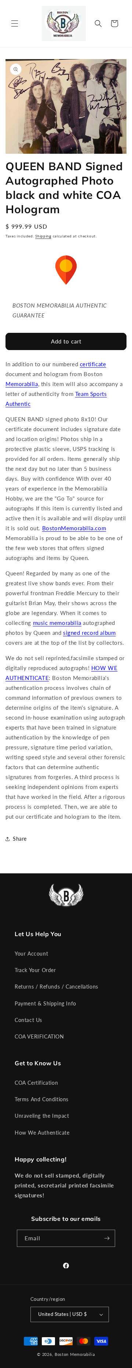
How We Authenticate (42, 1132)
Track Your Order (35, 970)
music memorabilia (57, 622)
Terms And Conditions (42, 1099)
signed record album (89, 632)
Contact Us (28, 1020)
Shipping (43, 236)
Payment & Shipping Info (45, 1003)
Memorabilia (22, 384)
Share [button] (20, 839)
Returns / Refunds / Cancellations (56, 986)
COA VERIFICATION (39, 1036)
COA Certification (36, 1083)
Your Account (31, 953)
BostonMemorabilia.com (74, 528)
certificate (93, 364)
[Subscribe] (107, 1238)
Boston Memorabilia (75, 1354)
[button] (15, 23)
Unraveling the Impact (42, 1116)
